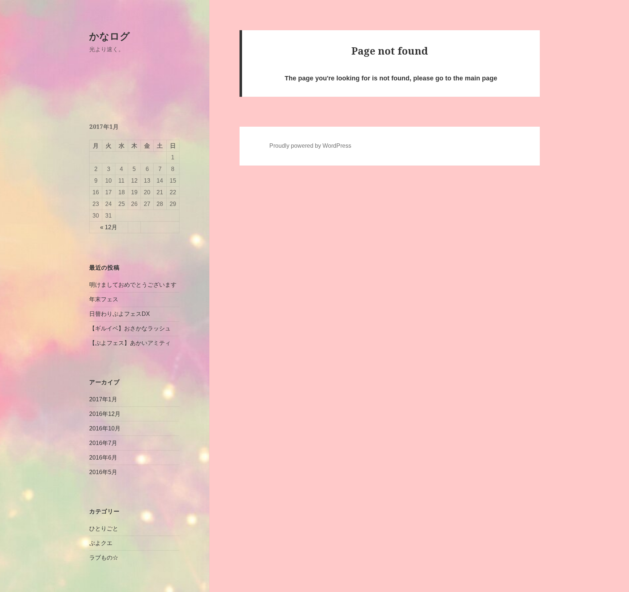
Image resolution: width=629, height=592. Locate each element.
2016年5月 (103, 472)
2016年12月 (104, 414)
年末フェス (103, 299)
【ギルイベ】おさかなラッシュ (130, 328)
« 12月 (108, 227)
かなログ (109, 36)
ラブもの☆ (103, 558)
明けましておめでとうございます (133, 285)
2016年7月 (103, 443)
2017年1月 (103, 399)
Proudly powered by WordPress (310, 146)
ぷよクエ (100, 543)
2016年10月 (104, 428)
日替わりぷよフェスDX (119, 314)
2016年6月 (103, 457)
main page (481, 78)
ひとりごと (103, 528)
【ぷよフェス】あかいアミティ (130, 343)
